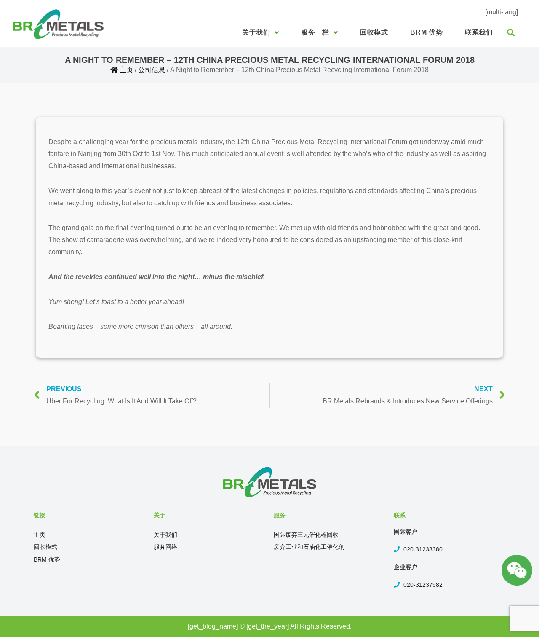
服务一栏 (315, 32)
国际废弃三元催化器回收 (306, 534)
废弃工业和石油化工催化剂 (309, 546)
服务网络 (165, 546)
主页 (39, 534)
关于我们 (256, 32)
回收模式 (374, 32)
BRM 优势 (426, 32)
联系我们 (479, 32)
